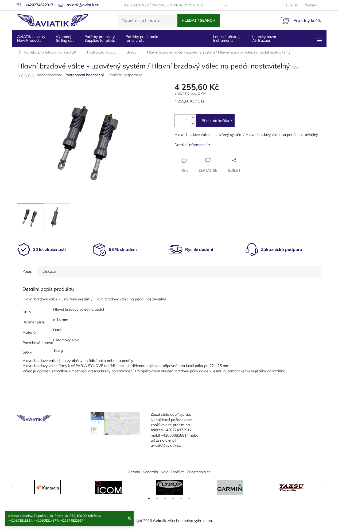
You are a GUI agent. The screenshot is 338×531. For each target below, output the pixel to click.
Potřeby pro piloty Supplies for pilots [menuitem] (99, 38)
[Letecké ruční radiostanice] (291, 487)
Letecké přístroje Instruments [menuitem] (227, 38)
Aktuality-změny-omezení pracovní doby (163, 5)
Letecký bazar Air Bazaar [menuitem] (264, 38)
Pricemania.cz (198, 471)
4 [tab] (173, 498)
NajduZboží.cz (172, 471)
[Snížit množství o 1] (193, 124)
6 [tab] (189, 498)
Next (325, 486)
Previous (13, 486)
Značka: (125, 74)
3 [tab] (165, 498)
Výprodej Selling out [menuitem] (65, 38)
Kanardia (150, 471)
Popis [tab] (27, 271)
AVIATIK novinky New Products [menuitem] (31, 38)
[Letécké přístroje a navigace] (230, 487)
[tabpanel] (47, 487)
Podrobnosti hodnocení (84, 74)
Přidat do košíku (215, 120)
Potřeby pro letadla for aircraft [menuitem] (142, 38)
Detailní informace (189, 144)
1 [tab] (149, 498)
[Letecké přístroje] (169, 487)
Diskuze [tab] (49, 271)
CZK (289, 5)
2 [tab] (157, 498)
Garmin (134, 471)
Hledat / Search (198, 20)
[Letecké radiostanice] (108, 487)
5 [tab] (181, 498)
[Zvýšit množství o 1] (193, 117)
